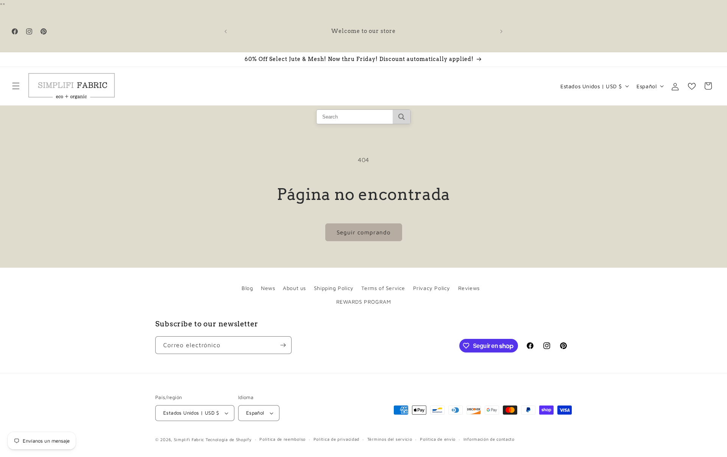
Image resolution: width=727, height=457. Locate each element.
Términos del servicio (389, 439)
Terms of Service (383, 288)
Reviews (469, 288)
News (268, 288)
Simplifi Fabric (189, 439)
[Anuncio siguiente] (501, 31)
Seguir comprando (364, 232)
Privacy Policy (431, 288)
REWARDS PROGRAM (363, 301)
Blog (247, 288)
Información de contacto (489, 439)
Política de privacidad (336, 439)
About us (294, 288)
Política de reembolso (282, 439)
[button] (16, 86)
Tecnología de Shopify (229, 439)
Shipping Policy (334, 288)
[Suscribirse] (283, 345)
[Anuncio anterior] (225, 31)
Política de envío (438, 439)
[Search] (401, 117)
